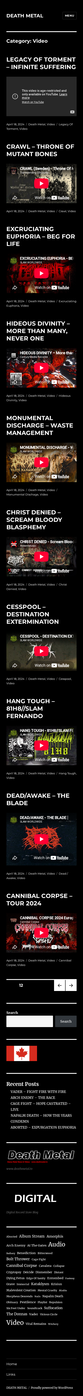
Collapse (58, 1266)
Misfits (63, 1290)
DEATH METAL (24, 16)
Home (11, 1364)
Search (12, 1013)
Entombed (55, 1278)
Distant (58, 1272)
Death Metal (37, 124)
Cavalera (45, 1266)
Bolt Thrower (18, 1259)
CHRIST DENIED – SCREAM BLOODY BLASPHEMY (34, 520)
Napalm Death (52, 1296)
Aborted (11, 1236)
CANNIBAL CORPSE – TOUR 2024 (39, 899)
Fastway (69, 1278)
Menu (69, 15)
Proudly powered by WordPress (52, 1388)
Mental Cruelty (47, 1290)
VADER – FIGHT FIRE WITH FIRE (38, 1092)
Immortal (23, 1284)
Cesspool (65, 678)
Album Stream (32, 1236)
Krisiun (56, 1284)
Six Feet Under (15, 1308)
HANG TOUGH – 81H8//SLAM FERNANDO (30, 708)
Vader (33, 1314)
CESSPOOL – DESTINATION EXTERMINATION (32, 614)
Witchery (53, 1324)
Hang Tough (67, 773)
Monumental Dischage (22, 494)
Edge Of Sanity (35, 1278)
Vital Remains (36, 1324)
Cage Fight (39, 1259)
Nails (37, 1296)
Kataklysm (40, 1284)
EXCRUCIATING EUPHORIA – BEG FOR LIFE (40, 236)
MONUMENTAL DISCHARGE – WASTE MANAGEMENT (39, 425)
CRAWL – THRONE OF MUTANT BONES (40, 150)
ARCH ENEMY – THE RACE (33, 1097)
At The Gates (36, 1245)
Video (51, 124)
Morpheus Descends (19, 1296)
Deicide (28, 1272)
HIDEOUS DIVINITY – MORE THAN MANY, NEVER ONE (38, 331)
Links (10, 1374)
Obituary (12, 1302)
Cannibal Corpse (21, 1265)
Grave (10, 1284)
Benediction (26, 1253)
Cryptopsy (13, 1272)
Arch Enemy (15, 1245)
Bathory (10, 1253)
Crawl (62, 211)
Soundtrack (34, 1308)
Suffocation (53, 1308)
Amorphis (55, 1236)
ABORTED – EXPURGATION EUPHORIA (43, 1127)
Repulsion (55, 1302)
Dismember (44, 1272)
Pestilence (28, 1302)
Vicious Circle (48, 1314)
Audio (56, 1244)
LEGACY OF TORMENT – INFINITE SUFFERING (41, 63)
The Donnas (16, 1314)
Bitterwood (45, 1253)
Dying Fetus (15, 1278)
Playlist (42, 1302)
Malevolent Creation (21, 1290)
